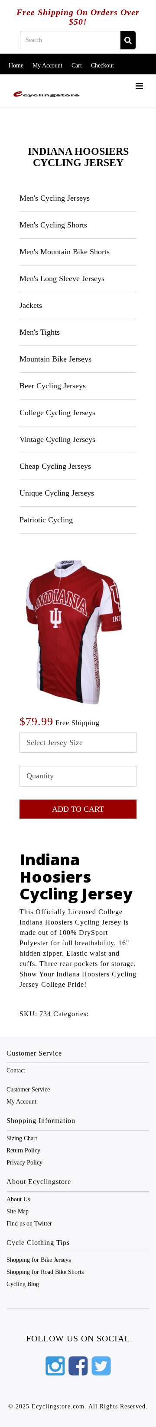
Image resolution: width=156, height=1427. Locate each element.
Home (16, 65)
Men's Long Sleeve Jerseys (62, 278)
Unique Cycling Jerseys (57, 493)
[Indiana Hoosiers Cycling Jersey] (73, 631)
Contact (15, 1070)
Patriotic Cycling (46, 519)
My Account (47, 65)
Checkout (102, 65)
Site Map (17, 1211)
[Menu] (139, 86)
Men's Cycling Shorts (53, 225)
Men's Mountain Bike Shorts (65, 251)
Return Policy (23, 1150)
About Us (18, 1199)
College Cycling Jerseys (57, 412)
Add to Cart (78, 809)
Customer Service (28, 1089)
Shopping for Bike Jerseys (38, 1260)
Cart (77, 65)
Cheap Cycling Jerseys (55, 466)
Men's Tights (40, 332)
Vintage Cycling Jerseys (57, 439)
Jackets (31, 305)
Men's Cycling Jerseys (55, 198)
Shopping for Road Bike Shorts (45, 1272)
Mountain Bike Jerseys (55, 359)
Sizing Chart (21, 1138)
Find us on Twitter (29, 1223)
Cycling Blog (22, 1284)
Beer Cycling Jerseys (53, 385)
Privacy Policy (24, 1162)
